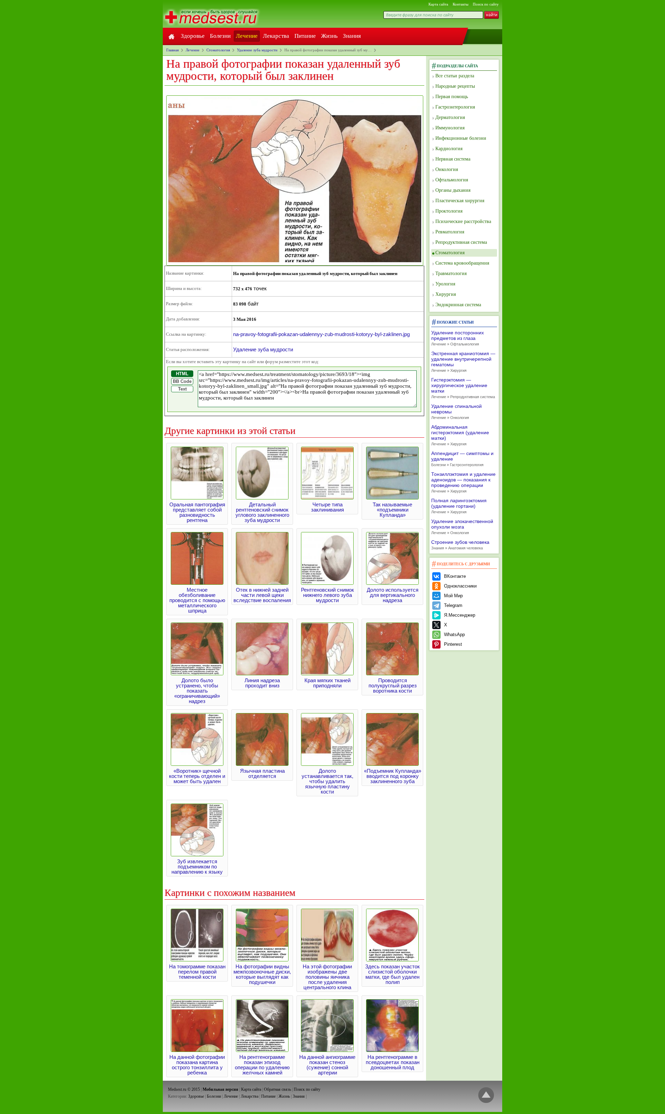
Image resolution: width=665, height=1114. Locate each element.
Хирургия (445, 294)
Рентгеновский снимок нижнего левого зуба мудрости (327, 595)
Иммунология (449, 127)
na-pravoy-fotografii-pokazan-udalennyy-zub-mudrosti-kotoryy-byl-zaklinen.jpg (321, 334)
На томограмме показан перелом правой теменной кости (197, 971)
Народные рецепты (455, 86)
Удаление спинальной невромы (456, 411)
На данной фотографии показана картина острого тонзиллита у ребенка (197, 1065)
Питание (305, 36)
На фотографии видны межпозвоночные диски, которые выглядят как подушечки (262, 974)
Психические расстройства (463, 221)
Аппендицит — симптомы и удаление (462, 459)
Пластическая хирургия (459, 200)
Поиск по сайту (486, 4)
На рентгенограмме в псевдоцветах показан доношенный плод (392, 1062)
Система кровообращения (462, 263)
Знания (352, 36)
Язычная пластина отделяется (262, 773)
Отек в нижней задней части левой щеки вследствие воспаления (262, 595)
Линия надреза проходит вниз (262, 682)
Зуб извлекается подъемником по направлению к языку (197, 866)
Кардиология (448, 148)
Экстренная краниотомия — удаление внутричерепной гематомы (463, 361)
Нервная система (452, 159)
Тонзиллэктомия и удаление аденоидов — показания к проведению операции (463, 482)
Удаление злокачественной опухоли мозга (462, 527)
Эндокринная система (458, 304)
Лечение (247, 36)
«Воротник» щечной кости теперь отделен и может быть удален (197, 776)
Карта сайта (438, 4)
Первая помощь (451, 96)
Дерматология (450, 117)
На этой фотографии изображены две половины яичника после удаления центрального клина (327, 976)
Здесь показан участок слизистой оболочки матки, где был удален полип (392, 974)
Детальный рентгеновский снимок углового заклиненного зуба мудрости (262, 512)
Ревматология (449, 231)
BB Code (182, 381)
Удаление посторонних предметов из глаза (457, 338)
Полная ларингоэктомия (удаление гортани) (459, 506)
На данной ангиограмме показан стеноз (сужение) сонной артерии (327, 1065)
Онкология (446, 169)
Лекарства (276, 36)
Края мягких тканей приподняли (327, 682)
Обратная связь (277, 1089)
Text (182, 389)
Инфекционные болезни (460, 138)
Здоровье (193, 36)
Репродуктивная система (461, 242)
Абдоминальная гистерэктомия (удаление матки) (460, 435)
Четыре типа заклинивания (327, 507)
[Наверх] (486, 1095)
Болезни (220, 36)
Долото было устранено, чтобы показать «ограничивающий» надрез (197, 690)
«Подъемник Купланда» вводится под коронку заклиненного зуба (392, 776)
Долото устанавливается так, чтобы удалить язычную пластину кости (327, 781)
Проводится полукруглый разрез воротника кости (393, 685)
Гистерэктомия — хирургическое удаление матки (463, 388)
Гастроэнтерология (455, 107)
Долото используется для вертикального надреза (392, 595)
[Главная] (171, 36)
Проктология (448, 211)
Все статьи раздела (454, 75)
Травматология (451, 273)
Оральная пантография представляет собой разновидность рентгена (197, 512)
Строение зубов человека (460, 544)
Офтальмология (451, 179)
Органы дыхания (452, 190)
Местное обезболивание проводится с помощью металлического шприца (197, 600)
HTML (182, 373)
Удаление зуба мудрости (263, 349)
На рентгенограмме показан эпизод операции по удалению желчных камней (262, 1065)
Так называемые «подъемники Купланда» (392, 510)
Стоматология (449, 252)
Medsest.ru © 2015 (184, 1089)
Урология (445, 283)
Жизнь (329, 36)
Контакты (460, 4)
